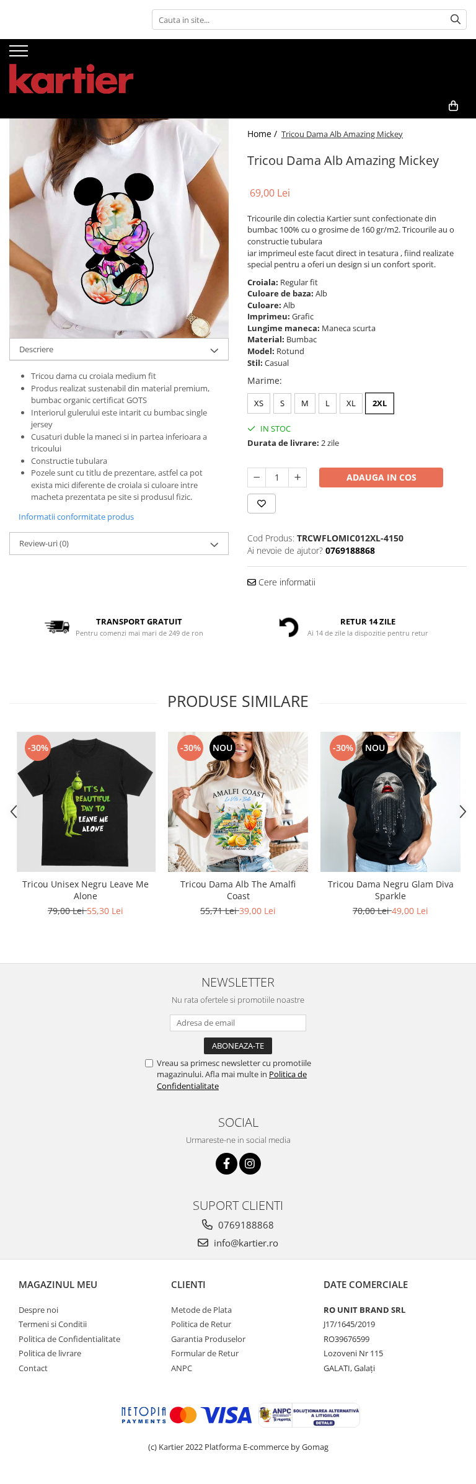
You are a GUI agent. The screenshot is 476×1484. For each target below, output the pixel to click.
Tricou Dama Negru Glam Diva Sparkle (391, 890)
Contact (33, 1368)
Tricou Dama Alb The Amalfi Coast (238, 890)
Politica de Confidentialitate (69, 1338)
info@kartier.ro (244, 1243)
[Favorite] (261, 503)
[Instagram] (250, 1164)
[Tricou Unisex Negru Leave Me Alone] (85, 802)
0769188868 (245, 1225)
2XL (379, 403)
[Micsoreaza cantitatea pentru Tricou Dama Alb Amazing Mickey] (256, 477)
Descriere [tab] (36, 349)
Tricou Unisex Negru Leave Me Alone (85, 890)
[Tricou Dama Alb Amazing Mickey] (119, 228)
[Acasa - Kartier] (71, 66)
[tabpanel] (119, 228)
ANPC (181, 1368)
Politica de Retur (201, 1324)
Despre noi (38, 1309)
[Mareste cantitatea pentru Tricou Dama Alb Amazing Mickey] (297, 477)
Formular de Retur (205, 1353)
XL (351, 403)
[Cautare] (455, 19)
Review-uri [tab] (44, 543)
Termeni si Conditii (53, 1324)
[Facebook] (226, 1164)
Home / (263, 134)
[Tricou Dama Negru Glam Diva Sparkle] (390, 802)
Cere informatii (285, 582)
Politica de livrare (50, 1353)
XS (258, 403)
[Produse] (20, 54)
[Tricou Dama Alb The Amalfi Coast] (238, 802)
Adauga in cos (381, 477)
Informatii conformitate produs (76, 516)
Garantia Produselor (208, 1338)
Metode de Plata (201, 1309)
